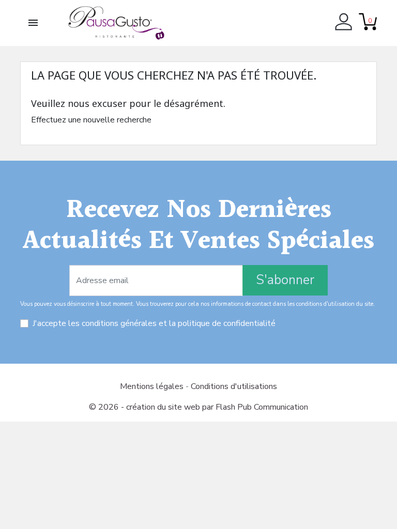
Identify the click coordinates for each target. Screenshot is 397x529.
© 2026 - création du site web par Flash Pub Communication (198, 407)
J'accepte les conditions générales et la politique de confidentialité (154, 323)
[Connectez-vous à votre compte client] (343, 23)
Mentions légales (153, 386)
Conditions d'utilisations (234, 386)
